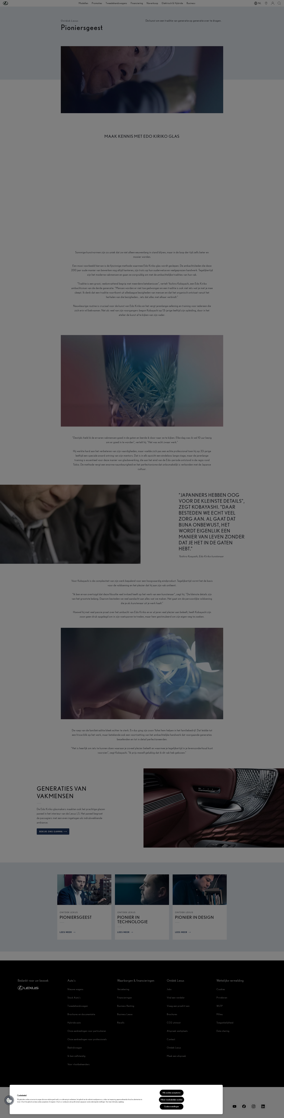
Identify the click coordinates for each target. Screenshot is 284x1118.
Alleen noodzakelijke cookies (171, 1100)
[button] (9, 1100)
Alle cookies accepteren (172, 1093)
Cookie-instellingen (171, 1106)
